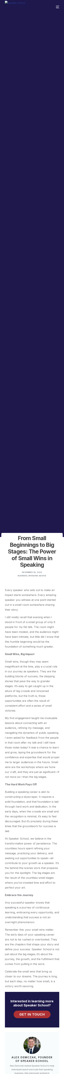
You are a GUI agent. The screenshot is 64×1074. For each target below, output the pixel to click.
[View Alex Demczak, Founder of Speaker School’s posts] (32, 1045)
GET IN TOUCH (32, 1014)
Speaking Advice (37, 576)
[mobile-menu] (53, 7)
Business (22, 576)
